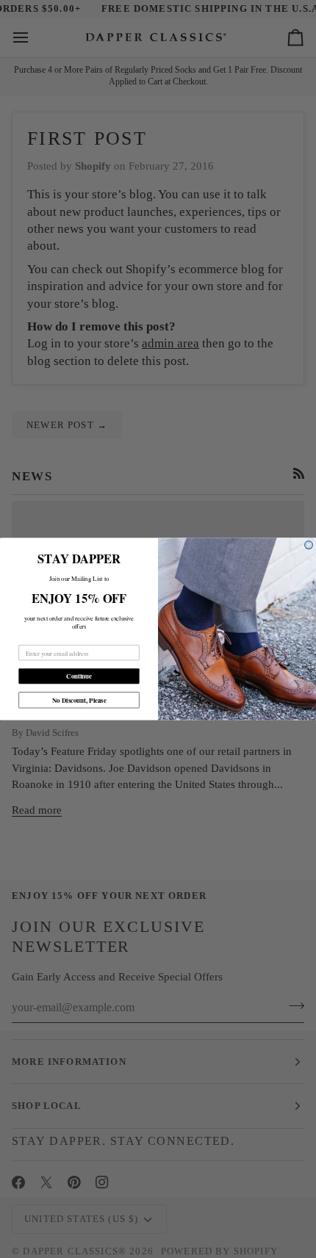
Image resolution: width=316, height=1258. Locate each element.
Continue (79, 676)
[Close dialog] (309, 545)
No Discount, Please (79, 700)
